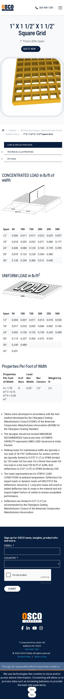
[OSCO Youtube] (34, 628)
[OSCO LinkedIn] (28, 628)
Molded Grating (12, 134)
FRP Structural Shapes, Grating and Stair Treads (41, 130)
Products (12, 130)
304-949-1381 (46, 7)
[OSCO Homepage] (8, 8)
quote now (29, 48)
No (32, 695)
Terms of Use (40, 656)
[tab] (33, 145)
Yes (32, 689)
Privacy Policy (24, 656)
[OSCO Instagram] (41, 628)
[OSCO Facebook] (22, 628)
